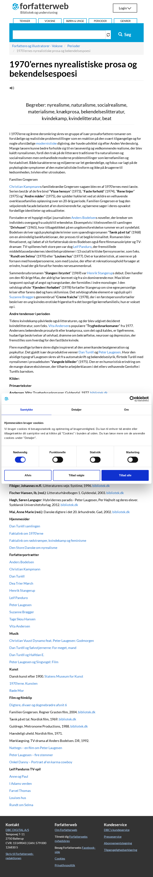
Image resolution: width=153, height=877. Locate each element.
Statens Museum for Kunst (63, 676)
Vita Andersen (58, 326)
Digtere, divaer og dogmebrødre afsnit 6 (38, 705)
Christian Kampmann (24, 186)
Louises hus (17, 798)
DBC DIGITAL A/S (17, 830)
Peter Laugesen (110, 352)
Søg (127, 34)
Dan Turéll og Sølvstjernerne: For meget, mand (42, 648)
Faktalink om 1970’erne (26, 533)
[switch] (57, 460)
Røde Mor (16, 690)
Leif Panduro (82, 247)
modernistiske (46, 143)
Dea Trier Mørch (21, 583)
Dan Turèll (86, 352)
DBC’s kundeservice (116, 830)
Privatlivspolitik (65, 865)
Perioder (100, 20)
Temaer (25, 20)
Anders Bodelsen (83, 218)
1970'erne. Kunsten (23, 683)
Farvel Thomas (20, 791)
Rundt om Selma (21, 805)
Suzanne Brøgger (21, 297)
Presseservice (112, 836)
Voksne (50, 20)
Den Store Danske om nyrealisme (33, 548)
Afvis (28, 475)
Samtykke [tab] (26, 409)
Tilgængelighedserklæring (120, 850)
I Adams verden (20, 783)
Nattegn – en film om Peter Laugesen (35, 748)
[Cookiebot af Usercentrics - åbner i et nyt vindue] (132, 399)
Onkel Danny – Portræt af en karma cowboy (40, 762)
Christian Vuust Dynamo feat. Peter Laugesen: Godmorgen (51, 640)
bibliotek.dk (98, 393)
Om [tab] (126, 409)
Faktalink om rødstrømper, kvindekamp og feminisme (47, 540)
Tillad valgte (76, 475)
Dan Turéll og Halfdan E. (26, 655)
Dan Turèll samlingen (24, 526)
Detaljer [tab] (76, 409)
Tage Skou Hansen (22, 619)
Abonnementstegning (118, 843)
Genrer (125, 20)
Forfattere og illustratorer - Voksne (37, 46)
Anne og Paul (18, 776)
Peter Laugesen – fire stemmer (31, 755)
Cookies (60, 858)
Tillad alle (125, 475)
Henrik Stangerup (100, 273)
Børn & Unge (75, 20)
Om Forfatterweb (66, 830)
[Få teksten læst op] (11, 89)
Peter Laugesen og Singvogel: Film (33, 662)
